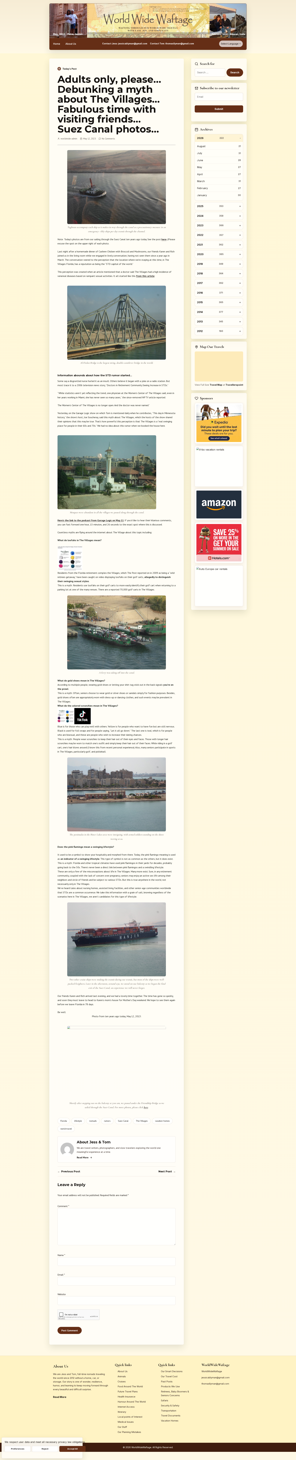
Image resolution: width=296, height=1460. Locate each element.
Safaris (164, 1400)
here (163, 239)
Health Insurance (126, 1396)
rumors (107, 1120)
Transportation (168, 1410)
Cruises (122, 1381)
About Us (70, 43)
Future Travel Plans (128, 1391)
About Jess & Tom (94, 1142)
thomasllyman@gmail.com (215, 1383)
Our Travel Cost (169, 1376)
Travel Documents (170, 1415)
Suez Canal (123, 1120)
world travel (66, 1128)
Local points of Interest (130, 1416)
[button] (117, 540)
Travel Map (216, 384)
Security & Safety (170, 1405)
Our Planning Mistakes (129, 1432)
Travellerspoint (234, 384)
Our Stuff (122, 1426)
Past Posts (167, 1381)
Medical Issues (126, 1421)
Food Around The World (130, 1386)
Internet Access (126, 1406)
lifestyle (78, 1120)
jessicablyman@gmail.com (215, 1377)
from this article (145, 275)
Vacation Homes (169, 1420)
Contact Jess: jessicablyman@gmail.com (124, 43)
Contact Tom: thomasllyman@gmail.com (172, 43)
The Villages (142, 1120)
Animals (122, 1376)
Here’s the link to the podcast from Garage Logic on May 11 (91, 520)
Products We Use (170, 1386)
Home (56, 43)
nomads (93, 1120)
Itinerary (122, 1411)
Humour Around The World (132, 1401)
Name (61, 1255)
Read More (82, 1157)
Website (62, 1294)
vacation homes (162, 1120)
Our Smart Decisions (172, 1371)
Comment (63, 1206)
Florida (63, 1120)
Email (61, 1274)
